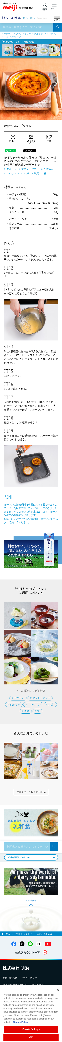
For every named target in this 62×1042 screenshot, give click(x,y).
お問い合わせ (10, 978)
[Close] (58, 990)
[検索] (57, 27)
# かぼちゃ (37, 34)
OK (31, 1037)
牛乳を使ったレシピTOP (30, 792)
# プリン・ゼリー (22, 34)
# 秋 (19, 37)
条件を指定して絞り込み (19, 857)
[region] (31, 1013)
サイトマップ (29, 978)
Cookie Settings (31, 1029)
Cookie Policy (20, 1022)
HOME (8, 934)
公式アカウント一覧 (27, 952)
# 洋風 (13, 37)
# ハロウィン (51, 34)
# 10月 (5, 37)
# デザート (7, 34)
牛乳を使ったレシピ (23, 934)
